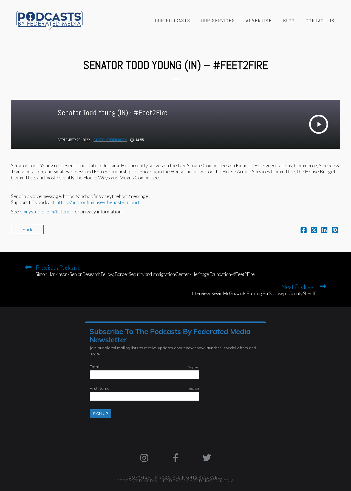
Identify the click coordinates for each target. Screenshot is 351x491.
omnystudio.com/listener (46, 211)
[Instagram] (144, 457)
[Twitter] (206, 457)
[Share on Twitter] (314, 231)
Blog (289, 20)
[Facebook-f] (175, 457)
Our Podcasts (172, 20)
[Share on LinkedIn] (324, 231)
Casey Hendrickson (110, 139)
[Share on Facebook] (303, 231)
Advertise (259, 20)
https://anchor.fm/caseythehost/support (98, 202)
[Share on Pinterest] (335, 231)
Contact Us (320, 20)
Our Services (218, 20)
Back (27, 229)
